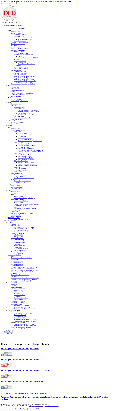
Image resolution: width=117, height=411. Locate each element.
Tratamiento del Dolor (17, 119)
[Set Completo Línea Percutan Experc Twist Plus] (7, 386)
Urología (13, 285)
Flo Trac (20, 56)
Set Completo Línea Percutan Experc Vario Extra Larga (25, 370)
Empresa (50, 1)
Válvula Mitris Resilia (20, 71)
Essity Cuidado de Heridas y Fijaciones (21, 258)
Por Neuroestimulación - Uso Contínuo (28, 111)
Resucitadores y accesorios (18, 44)
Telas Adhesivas (15, 88)
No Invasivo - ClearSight (21, 68)
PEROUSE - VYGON (14, 218)
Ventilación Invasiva (16, 304)
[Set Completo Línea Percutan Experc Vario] (7, 364)
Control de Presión (19, 51)
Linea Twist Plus (18, 142)
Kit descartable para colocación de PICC (25, 208)
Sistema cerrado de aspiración (64, 397)
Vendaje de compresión (17, 96)
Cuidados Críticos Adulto (14, 282)
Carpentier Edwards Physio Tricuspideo (25, 81)
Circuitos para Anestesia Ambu (19, 42)
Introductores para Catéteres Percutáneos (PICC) (24, 268)
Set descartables (15, 211)
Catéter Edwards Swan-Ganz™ (26, 64)
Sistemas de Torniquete (17, 188)
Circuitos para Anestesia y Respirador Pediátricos (24, 279)
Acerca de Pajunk (16, 104)
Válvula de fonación (19, 182)
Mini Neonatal (22, 168)
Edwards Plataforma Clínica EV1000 (28, 58)
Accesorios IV (15, 259)
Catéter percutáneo (41, 397)
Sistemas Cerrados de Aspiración (20, 275)
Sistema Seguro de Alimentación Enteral (22, 213)
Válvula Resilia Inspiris (20, 73)
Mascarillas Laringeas (20, 34)
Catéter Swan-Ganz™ (20, 61)
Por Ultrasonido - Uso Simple (26, 113)
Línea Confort (18, 171)
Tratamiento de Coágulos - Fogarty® (21, 327)
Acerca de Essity (15, 87)
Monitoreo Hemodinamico (18, 288)
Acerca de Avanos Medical (18, 28)
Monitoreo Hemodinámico (18, 50)
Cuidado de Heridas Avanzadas (19, 94)
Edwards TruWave (23, 53)
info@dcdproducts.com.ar (39, 1)
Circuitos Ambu (18, 236)
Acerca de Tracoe (15, 128)
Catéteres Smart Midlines (21, 201)
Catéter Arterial (18, 196)
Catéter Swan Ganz (19, 245)
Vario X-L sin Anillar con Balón (26, 164)
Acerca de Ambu (15, 31)
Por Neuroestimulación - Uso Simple (28, 110)
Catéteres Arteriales (16, 262)
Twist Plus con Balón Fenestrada (27, 145)
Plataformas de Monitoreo (21, 67)
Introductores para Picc (20, 205)
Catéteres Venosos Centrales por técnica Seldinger (24, 267)
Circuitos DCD (18, 235)
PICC (15, 207)
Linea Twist (17, 131)
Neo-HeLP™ (14, 273)
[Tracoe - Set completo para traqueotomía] (9, 21)
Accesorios (14, 179)
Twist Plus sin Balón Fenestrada (26, 148)
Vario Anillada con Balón (25, 155)
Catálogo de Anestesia (17, 253)
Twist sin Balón (22, 136)
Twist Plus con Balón (23, 144)
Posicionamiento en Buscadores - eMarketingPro (14, 409)
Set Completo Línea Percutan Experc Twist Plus (22, 381)
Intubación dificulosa (20, 41)
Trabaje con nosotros (60, 1)
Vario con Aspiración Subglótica (26, 159)
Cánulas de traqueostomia (18, 130)
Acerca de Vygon (15, 191)
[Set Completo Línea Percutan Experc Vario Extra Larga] (7, 375)
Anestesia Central (19, 107)
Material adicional (16, 216)
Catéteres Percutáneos (17, 264)
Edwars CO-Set (22, 62)
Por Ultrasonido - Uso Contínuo (26, 114)
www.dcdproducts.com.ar (51, 406)
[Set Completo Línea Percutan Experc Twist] (7, 353)
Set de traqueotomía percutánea (22, 307)
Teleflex (10, 125)
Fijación (13, 91)
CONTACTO (8, 333)
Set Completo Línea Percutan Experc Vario (20, 359)
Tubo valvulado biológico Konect (23, 82)
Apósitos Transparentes (17, 90)
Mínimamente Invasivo (20, 242)
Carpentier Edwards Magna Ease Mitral (25, 76)
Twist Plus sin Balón (23, 147)
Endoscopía (14, 45)
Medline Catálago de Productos (19, 101)
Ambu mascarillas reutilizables (26, 39)
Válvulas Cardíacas (16, 70)
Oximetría (17, 59)
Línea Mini (17, 167)
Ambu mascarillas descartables (26, 37)
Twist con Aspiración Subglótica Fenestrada (30, 141)
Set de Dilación (18, 176)
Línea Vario (17, 153)
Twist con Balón (22, 133)
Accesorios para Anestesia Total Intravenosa (23, 252)
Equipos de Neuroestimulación (22, 118)
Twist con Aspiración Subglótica (26, 139)
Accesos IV (14, 193)
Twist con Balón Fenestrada (25, 134)
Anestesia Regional (19, 108)
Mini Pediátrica (22, 170)
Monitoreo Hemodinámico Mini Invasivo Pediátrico (25, 278)
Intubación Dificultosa (17, 238)
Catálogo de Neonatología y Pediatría (21, 281)
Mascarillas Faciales (19, 36)
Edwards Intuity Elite (20, 74)
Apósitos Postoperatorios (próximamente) (22, 93)
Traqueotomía (14, 276)
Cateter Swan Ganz (19, 295)
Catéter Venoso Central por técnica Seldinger (26, 204)
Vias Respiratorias (16, 215)
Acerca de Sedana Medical (18, 122)
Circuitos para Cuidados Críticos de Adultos (23, 308)
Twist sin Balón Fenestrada (25, 138)
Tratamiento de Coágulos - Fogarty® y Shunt (23, 84)
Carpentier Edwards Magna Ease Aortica (25, 78)
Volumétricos (17, 65)
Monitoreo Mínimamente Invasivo (23, 54)
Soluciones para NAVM (17, 302)
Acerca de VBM (15, 185)
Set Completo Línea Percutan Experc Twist (20, 348)
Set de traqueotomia (16, 173)
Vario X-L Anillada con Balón (26, 162)
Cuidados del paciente (89, 397)
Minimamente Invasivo (20, 292)
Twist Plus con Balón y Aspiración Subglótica (30, 150)
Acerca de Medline (16, 99)
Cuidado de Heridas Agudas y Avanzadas (19, 328)
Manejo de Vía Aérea (17, 187)
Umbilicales (17, 210)
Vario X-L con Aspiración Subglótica (28, 165)
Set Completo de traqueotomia (22, 175)
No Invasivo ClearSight (20, 250)
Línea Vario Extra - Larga (21, 161)
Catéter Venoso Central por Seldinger (24, 198)
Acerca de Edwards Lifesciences (20, 48)
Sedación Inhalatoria (16, 124)
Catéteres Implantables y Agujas (19, 219)
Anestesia (10, 222)
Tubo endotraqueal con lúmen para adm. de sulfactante (25, 270)
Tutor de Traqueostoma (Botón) (22, 181)
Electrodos (14, 284)
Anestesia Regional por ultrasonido (16, 397)
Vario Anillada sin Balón (24, 156)
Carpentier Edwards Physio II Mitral (24, 79)
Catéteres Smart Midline (17, 261)
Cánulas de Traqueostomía (21, 305)
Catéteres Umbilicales (17, 265)
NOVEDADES (8, 332)
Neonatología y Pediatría (14, 255)
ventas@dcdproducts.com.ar (23, 1)
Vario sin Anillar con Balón (25, 158)
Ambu (12, 256)
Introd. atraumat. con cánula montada (24, 178)
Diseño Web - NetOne (34, 409)
